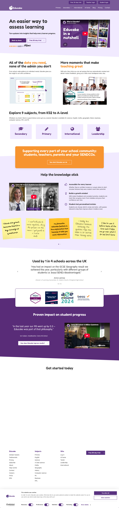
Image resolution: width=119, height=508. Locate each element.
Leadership (64, 462)
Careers (11, 473)
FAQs (11, 475)
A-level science (40, 462)
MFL (36, 481)
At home (63, 457)
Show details (85, 504)
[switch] (46, 504)
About (11, 465)
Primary (37, 455)
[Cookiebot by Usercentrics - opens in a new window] (10, 505)
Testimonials (13, 457)
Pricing (11, 460)
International (64, 465)
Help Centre (13, 468)
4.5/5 (19, 46)
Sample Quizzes (14, 455)
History (37, 470)
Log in (62, 455)
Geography (38, 468)
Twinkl (62, 460)
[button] (59, 244)
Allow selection (105, 497)
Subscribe (12, 462)
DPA (10, 478)
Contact (11, 470)
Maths (37, 465)
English (37, 457)
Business (37, 478)
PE (36, 475)
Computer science (40, 473)
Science (37, 460)
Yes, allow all (105, 493)
